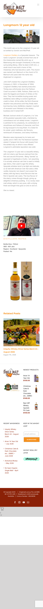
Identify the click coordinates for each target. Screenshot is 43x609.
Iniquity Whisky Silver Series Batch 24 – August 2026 (12, 432)
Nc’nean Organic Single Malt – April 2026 (11, 470)
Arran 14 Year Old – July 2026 (11, 442)
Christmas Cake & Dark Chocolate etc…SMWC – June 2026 (11, 452)
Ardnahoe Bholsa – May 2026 (11, 462)
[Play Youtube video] (21, 226)
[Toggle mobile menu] (38, 4)
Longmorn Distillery (10, 55)
